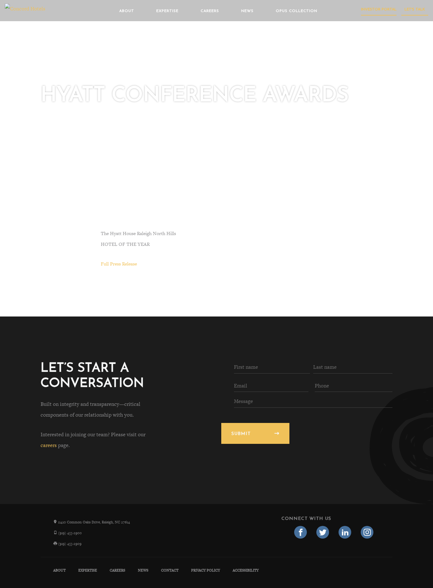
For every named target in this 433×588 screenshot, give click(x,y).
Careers (210, 11)
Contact (169, 570)
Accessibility (246, 570)
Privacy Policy (205, 570)
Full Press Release (119, 263)
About (126, 11)
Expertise (167, 11)
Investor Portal (379, 9)
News (247, 11)
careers (49, 445)
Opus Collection (296, 11)
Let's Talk (414, 9)
